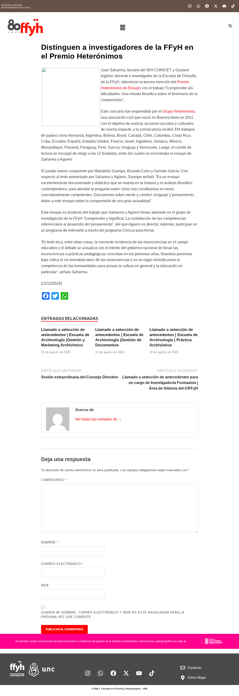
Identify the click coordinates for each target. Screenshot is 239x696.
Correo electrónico (62, 564)
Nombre (49, 542)
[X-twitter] (215, 6)
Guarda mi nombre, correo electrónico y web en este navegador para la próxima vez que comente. (112, 615)
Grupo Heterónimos (178, 111)
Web (45, 585)
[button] (122, 28)
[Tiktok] (233, 6)
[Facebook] (207, 6)
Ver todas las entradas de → (98, 419)
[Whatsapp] (198, 6)
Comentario (53, 480)
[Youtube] (224, 6)
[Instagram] (189, 6)
